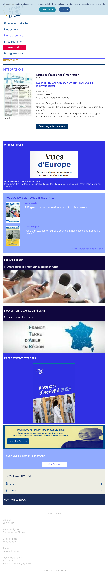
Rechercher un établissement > (19, 317)
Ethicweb (21, 532)
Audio (13, 490)
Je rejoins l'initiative (18, 441)
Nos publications (11, 551)
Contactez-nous (11, 538)
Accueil (6, 548)
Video (13, 484)
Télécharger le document (52, 126)
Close (65, 10)
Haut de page (54, 513)
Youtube (7, 520)
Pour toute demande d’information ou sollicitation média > (32, 266)
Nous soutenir (9, 541)
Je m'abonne (54, 464)
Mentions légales (11, 529)
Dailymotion (8, 522)
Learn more (47, 10)
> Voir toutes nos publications (87, 248)
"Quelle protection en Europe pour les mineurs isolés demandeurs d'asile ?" (62, 232)
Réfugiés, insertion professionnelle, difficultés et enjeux (56, 207)
